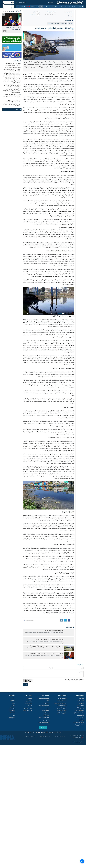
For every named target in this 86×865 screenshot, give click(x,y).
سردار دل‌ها (46, 703)
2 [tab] (7, 11)
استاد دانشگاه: (60, 638)
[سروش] (42, 732)
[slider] (37, 313)
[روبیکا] (55, 732)
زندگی (21, 7)
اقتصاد (72, 7)
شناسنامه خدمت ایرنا (79, 713)
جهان (65, 7)
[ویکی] (28, 732)
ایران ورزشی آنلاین (27, 710)
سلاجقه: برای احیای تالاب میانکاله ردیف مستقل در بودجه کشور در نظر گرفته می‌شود (45, 654)
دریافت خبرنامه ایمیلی (78, 723)
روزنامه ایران (29, 701)
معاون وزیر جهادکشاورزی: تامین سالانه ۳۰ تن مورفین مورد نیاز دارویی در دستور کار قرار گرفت (12, 69)
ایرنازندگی (29, 698)
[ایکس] (58, 732)
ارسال (25, 685)
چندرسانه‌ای (33, 7)
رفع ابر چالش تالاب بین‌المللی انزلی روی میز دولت (54, 28)
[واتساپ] (26, 732)
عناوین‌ (79, 7)
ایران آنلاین (29, 706)
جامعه (62, 7)
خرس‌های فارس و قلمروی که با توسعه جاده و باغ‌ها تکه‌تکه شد (13, 101)
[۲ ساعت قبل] (12, 19)
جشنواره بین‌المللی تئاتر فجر (44, 723)
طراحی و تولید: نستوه (77, 737)
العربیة (13, 703)
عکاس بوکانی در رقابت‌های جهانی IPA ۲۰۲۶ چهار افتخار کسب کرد (12, 64)
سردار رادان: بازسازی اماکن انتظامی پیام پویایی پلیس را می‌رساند (12, 86)
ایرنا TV (27, 7)
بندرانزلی (70, 23)
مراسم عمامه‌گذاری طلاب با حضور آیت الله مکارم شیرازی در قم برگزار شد (11, 78)
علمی (49, 7)
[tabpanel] (12, 23)
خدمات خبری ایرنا (79, 725)
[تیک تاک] (34, 732)
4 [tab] (3, 11)
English (12, 701)
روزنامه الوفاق (28, 703)
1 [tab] (9, 11)
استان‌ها (41, 7)
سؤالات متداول (80, 706)
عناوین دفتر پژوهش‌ (61, 710)
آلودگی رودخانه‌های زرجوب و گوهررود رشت (54, 630)
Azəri (13, 706)
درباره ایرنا (81, 698)
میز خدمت (81, 720)
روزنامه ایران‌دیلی (28, 708)
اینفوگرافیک (46, 715)
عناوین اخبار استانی (61, 706)
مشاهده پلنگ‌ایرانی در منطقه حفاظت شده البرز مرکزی (11, 82)
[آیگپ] (47, 732)
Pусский (12, 713)
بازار (24, 7)
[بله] (50, 732)
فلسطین (45, 7)
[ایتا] (44, 732)
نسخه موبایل (43, 728)
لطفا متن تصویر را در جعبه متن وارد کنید (74, 679)
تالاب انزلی (50, 23)
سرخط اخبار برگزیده (61, 701)
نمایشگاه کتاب (45, 710)
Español (12, 710)
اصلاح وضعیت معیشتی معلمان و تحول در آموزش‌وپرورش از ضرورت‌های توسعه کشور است (11, 90)
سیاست (75, 7)
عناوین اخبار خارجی (61, 708)
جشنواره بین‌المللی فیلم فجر (44, 707)
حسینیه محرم (46, 720)
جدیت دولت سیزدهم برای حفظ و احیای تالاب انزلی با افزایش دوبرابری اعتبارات (46, 646)
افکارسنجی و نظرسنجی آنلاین (43, 699)
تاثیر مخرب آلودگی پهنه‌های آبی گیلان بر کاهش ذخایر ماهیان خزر (49, 640)
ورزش (68, 7)
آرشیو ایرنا (81, 703)
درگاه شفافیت (80, 715)
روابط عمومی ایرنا (80, 710)
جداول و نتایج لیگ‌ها (44, 718)
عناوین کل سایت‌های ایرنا (60, 703)
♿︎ (82, 861)
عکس (37, 7)
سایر (18, 7)
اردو (14, 715)
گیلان (34, 12)
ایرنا (70, 2)
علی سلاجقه (64, 23)
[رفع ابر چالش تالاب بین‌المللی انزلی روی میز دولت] (48, 45)
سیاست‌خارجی (54, 7)
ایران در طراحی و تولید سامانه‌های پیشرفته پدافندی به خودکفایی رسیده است (11, 96)
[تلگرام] (60, 732)
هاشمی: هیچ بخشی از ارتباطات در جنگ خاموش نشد (13, 28)
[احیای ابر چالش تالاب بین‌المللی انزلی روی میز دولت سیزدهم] (48, 495)
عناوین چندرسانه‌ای (61, 713)
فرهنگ (59, 7)
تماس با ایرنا (81, 701)
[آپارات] (52, 732)
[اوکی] (31, 732)
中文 (13, 698)
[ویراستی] (39, 732)
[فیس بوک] (36, 732)
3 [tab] (5, 11)
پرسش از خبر (46, 713)
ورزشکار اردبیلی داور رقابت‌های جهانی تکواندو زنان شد (11, 105)
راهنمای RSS (80, 708)
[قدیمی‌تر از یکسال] (69, 632)
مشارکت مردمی (80, 718)
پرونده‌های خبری (62, 698)
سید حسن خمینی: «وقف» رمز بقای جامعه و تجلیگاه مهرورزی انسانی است (11, 74)
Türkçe (12, 708)
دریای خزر (57, 23)
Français (12, 718)
